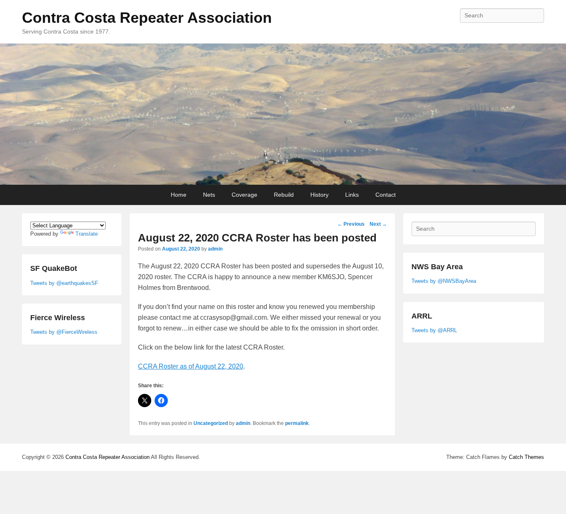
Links (352, 194)
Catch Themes (526, 457)
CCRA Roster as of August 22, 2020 (190, 366)
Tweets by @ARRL (434, 330)
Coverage (244, 194)
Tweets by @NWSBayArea (443, 281)
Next (378, 224)
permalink (297, 423)
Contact (385, 194)
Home (178, 194)
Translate (86, 234)
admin (215, 249)
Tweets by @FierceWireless (63, 332)
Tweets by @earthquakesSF (64, 283)
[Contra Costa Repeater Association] (283, 114)
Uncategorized (211, 423)
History (319, 194)
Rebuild (284, 194)
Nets (209, 194)
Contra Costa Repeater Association (147, 17)
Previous (351, 224)
